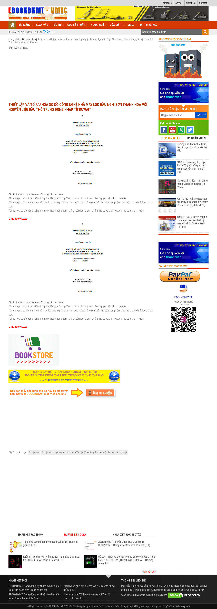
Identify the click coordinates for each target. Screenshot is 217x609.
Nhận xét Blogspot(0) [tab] (127, 534)
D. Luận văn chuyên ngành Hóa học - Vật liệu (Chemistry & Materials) (74, 452)
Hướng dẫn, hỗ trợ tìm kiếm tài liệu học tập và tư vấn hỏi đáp (192, 147)
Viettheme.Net (95, 606)
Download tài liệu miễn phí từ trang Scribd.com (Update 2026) (192, 184)
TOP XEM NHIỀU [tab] (171, 138)
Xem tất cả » (149, 571)
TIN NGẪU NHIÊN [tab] (196, 138)
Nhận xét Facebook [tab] (30, 534)
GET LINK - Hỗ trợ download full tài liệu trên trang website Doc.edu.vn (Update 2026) (192, 202)
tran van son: (71, 594)
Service (179, 3)
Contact (203, 3)
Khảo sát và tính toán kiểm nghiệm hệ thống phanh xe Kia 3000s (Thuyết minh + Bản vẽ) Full (51, 558)
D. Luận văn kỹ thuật (32, 39)
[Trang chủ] (12, 25)
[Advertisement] (82, 74)
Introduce (167, 3)
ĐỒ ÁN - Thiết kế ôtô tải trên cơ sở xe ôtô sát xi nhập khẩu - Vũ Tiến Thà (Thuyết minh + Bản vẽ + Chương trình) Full (126, 560)
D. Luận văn (34, 452)
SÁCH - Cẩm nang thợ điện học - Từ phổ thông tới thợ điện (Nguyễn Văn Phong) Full (191, 167)
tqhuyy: (68, 586)
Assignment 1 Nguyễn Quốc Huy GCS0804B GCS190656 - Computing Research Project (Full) (124, 543)
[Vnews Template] (37, 13)
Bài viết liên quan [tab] (75, 534)
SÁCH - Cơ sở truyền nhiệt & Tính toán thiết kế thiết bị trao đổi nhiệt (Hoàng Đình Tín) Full (192, 221)
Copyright (190, 3)
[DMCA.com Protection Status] (185, 595)
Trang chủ (14, 39)
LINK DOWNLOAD (17, 218)
